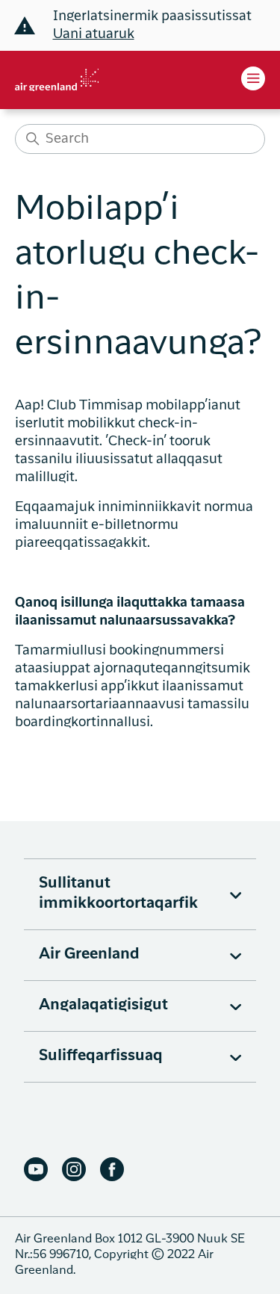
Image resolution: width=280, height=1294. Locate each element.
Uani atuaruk (93, 34)
